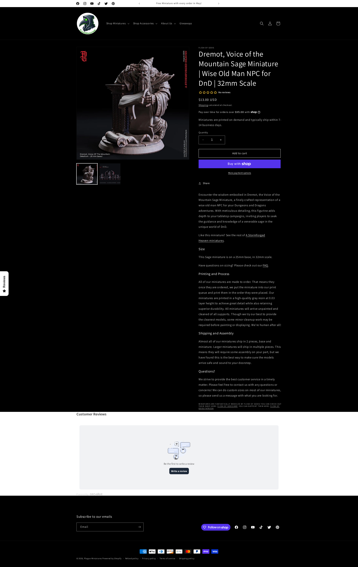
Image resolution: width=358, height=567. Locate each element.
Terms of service (167, 558)
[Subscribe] (139, 527)
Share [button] (206, 183)
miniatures (216, 241)
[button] (117, 23)
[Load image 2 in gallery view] (109, 173)
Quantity (203, 132)
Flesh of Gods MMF (227, 406)
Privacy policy (149, 558)
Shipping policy (186, 558)
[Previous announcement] (139, 3)
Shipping (203, 105)
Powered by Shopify (112, 558)
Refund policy (132, 558)
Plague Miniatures (93, 558)
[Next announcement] (219, 3)
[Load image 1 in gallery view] (87, 173)
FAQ (265, 265)
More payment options (239, 172)
